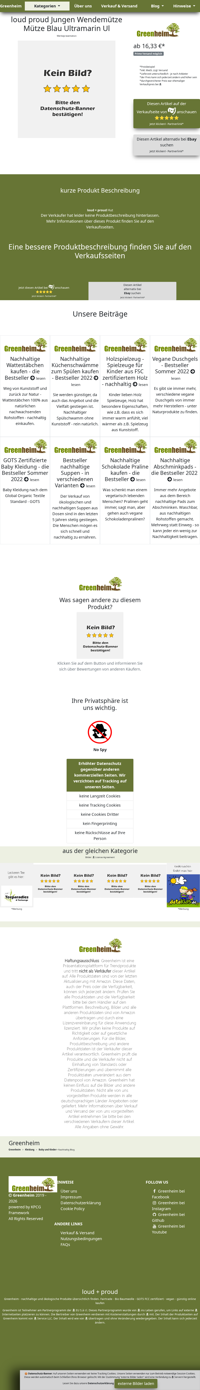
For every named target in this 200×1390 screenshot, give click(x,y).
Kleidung (29, 1149)
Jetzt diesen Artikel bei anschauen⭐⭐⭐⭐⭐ (44, 291)
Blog (156, 6)
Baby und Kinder (47, 1149)
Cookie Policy (73, 1208)
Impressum (71, 1197)
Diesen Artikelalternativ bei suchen (132, 291)
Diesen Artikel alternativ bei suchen (166, 144)
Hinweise (182, 6)
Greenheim (11, 6)
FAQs (65, 1244)
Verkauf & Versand (119, 6)
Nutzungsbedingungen (81, 1238)
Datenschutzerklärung (81, 1202)
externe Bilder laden (136, 1383)
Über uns (83, 6)
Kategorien (45, 6)
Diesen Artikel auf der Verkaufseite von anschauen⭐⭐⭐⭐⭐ (166, 113)
